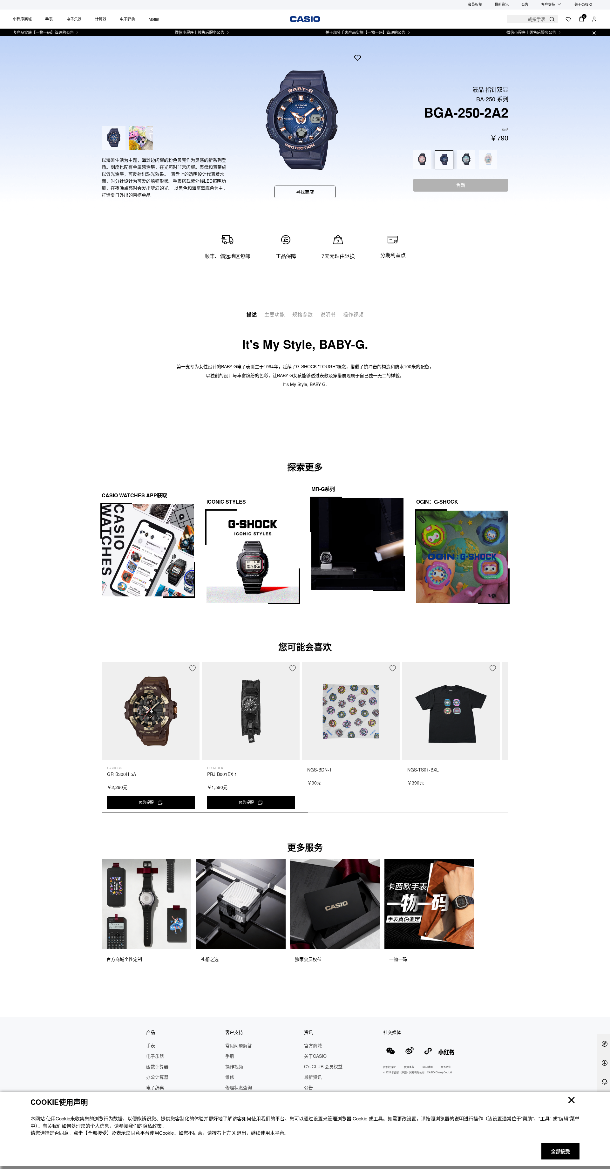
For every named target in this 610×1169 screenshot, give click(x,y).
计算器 (100, 19)
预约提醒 (146, 802)
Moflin (154, 19)
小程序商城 (22, 19)
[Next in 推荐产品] (503, 740)
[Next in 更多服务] (503, 918)
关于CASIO (583, 4)
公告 (524, 4)
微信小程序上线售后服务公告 (167, 32)
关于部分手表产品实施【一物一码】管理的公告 (333, 32)
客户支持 (548, 4)
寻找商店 (305, 191)
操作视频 (353, 314)
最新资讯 (502, 4)
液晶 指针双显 (490, 89)
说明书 (328, 314)
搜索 (552, 19)
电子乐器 (74, 19)
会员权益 (475, 4)
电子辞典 (127, 19)
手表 (49, 19)
